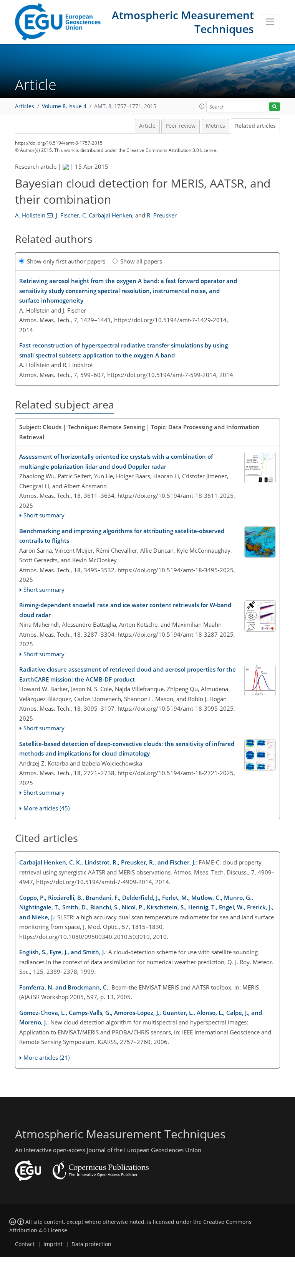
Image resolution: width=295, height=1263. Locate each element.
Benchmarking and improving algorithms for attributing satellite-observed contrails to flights (121, 536)
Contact (25, 1244)
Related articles (255, 125)
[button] (202, 106)
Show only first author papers (66, 261)
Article (147, 125)
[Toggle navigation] (270, 22)
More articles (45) (46, 808)
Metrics (215, 125)
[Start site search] (274, 106)
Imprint (53, 1244)
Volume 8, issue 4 (64, 106)
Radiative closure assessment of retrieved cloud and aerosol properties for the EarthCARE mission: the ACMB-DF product (127, 674)
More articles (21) (46, 1057)
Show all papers (141, 261)
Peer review (181, 125)
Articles (24, 106)
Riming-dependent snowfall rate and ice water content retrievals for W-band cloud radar (125, 610)
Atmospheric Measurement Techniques (183, 22)
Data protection (91, 1244)
